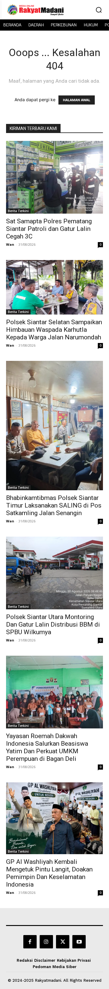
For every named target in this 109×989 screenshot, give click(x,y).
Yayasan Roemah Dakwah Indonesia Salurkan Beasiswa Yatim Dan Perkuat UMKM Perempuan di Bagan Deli (47, 747)
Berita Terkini (18, 211)
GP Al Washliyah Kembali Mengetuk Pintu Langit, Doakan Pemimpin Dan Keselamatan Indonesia (49, 873)
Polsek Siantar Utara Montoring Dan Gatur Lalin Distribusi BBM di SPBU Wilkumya (53, 624)
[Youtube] (79, 941)
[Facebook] (30, 941)
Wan (10, 244)
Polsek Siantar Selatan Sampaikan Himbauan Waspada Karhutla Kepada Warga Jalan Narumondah (54, 329)
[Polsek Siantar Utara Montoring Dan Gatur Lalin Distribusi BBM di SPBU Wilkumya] (54, 573)
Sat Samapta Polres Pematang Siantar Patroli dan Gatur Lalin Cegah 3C (49, 229)
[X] (62, 941)
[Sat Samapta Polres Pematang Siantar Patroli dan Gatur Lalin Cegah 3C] (54, 177)
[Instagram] (46, 941)
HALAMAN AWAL (76, 100)
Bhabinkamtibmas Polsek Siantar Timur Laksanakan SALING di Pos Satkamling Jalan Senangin (53, 505)
